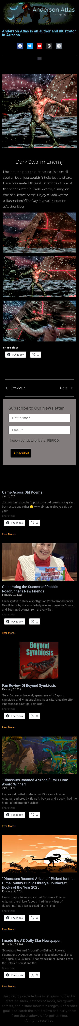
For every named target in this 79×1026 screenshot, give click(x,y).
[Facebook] (20, 46)
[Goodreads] (59, 46)
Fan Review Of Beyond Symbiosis (29, 685)
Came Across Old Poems (22, 492)
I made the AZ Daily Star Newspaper (31, 940)
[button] (39, 58)
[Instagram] (49, 46)
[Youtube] (40, 46)
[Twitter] (30, 46)
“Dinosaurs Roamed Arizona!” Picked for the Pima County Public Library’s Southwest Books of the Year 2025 (38, 883)
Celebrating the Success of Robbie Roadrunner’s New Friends (30, 589)
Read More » (9, 534)
